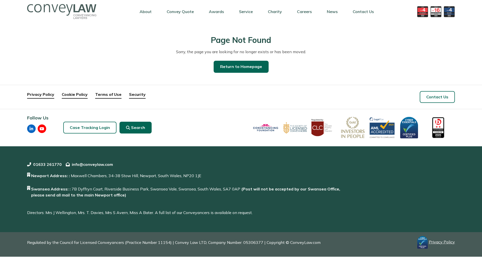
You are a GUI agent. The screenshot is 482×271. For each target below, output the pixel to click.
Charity (275, 11)
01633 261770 (47, 164)
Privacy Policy (40, 94)
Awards (216, 11)
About (146, 11)
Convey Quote (180, 11)
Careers (304, 11)
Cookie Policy (75, 94)
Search (138, 127)
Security (137, 94)
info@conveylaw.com (92, 164)
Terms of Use (108, 94)
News (332, 11)
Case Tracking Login (90, 127)
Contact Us (363, 11)
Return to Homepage (241, 66)
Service (246, 11)
